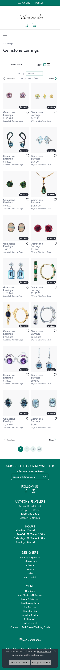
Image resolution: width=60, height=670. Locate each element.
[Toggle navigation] (5, 34)
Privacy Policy (44, 651)
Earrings (9, 43)
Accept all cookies (41, 662)
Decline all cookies (19, 662)
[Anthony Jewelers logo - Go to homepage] (30, 17)
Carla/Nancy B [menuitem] (30, 561)
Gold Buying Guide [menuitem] (30, 602)
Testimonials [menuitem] (30, 619)
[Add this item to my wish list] (26, 112)
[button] (24, 3)
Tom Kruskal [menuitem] (30, 577)
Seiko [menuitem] (30, 573)
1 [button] (21, 449)
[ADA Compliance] (30, 640)
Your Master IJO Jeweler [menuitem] (30, 594)
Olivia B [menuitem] (30, 565)
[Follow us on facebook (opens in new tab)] (26, 491)
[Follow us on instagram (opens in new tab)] (33, 491)
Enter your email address (30, 470)
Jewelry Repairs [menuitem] (30, 614)
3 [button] (33, 449)
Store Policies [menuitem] (30, 610)
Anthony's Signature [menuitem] (30, 557)
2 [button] (27, 449)
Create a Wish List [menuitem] (30, 598)
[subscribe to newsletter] (44, 477)
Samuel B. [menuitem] (30, 569)
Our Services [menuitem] (30, 606)
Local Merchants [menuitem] (30, 623)
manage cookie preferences (29, 655)
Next (51, 78)
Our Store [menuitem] (30, 590)
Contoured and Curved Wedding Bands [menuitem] (30, 627)
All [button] (39, 449)
